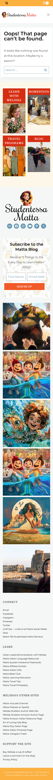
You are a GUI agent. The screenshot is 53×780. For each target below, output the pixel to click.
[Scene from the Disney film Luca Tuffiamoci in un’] (26, 375)
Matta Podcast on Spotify (16, 707)
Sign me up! (24, 286)
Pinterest (7, 621)
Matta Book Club (11, 673)
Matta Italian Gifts (12, 670)
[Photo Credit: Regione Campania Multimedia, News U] (26, 569)
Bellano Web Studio (36, 775)
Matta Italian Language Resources (21, 658)
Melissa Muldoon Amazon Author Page (23, 714)
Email (6, 610)
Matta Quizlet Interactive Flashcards (22, 662)
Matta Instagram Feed (14, 733)
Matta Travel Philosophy (15, 685)
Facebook (8, 613)
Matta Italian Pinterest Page (18, 730)
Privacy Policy (10, 759)
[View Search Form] (6, 3)
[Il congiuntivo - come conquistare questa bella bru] (26, 326)
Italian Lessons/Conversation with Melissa (24, 654)
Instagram (8, 617)
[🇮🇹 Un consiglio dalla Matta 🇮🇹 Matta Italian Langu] (26, 423)
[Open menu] (48, 15)
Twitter (6, 625)
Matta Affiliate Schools (14, 666)
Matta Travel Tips (12, 681)
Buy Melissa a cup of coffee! (17, 752)
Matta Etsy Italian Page (15, 726)
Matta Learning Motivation (17, 677)
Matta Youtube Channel (15, 703)
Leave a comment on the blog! (19, 755)
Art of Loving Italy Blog (15, 722)
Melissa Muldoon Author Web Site (20, 711)
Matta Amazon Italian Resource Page (22, 718)
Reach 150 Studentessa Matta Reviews (23, 636)
